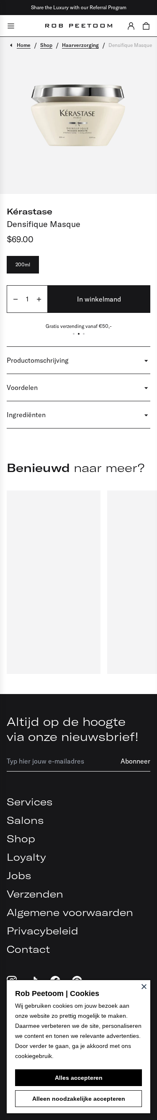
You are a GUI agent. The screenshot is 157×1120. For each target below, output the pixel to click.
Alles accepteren (79, 1077)
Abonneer (135, 761)
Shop (21, 838)
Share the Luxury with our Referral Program (78, 7)
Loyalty (26, 857)
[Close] (144, 986)
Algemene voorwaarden (70, 912)
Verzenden (35, 894)
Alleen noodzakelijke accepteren (78, 1098)
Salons (25, 820)
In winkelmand (99, 299)
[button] (131, 25)
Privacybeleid (42, 930)
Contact (28, 949)
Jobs (19, 875)
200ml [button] (22, 264)
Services (29, 801)
